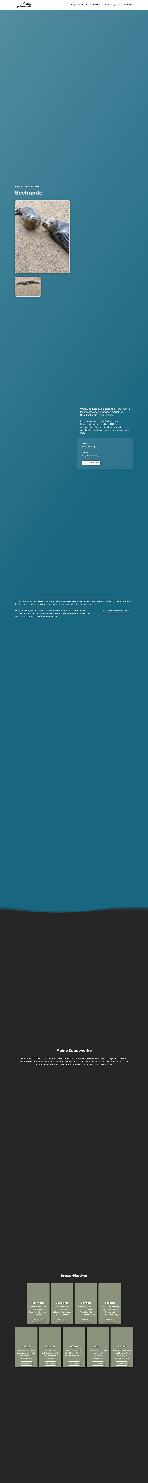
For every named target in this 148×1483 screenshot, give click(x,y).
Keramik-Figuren (112, 5)
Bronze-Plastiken (93, 5)
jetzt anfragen (91, 463)
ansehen (38, 1320)
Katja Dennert (77, 5)
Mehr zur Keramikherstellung (115, 611)
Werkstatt (128, 5)
